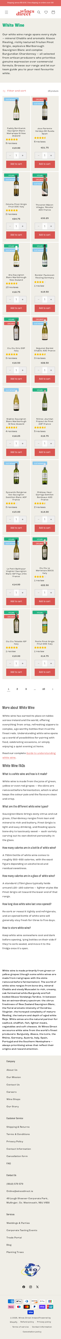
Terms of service (20, 1327)
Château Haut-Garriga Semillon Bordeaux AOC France (45, 496)
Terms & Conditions (18, 1134)
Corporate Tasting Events (22, 1230)
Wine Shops (13, 1099)
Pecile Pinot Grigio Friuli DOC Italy (44, 642)
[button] (6, 12)
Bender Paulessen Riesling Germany (44, 276)
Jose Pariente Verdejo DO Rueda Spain (44, 131)
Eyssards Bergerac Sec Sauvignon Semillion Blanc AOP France (16, 496)
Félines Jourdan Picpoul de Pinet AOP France (44, 421)
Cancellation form (17, 1156)
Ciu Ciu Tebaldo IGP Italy (16, 642)
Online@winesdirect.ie (20, 1191)
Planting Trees (15, 1252)
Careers (12, 1092)
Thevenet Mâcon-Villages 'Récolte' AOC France (45, 207)
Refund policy (27, 1322)
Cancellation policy (32, 1332)
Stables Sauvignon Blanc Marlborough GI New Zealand (16, 421)
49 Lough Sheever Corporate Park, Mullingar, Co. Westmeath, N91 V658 (28, 1200)
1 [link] (8, 689)
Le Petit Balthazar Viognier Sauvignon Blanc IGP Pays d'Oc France (16, 573)
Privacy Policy (15, 1141)
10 (43, 689)
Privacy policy (44, 1322)
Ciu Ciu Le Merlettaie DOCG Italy (45, 570)
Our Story (13, 1107)
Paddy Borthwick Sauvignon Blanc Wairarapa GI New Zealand (16, 132)
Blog (9, 1245)
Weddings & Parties (18, 1223)
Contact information (42, 1327)
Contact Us (13, 1085)
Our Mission (14, 1077)
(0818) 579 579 (15, 1184)
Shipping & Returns (18, 1127)
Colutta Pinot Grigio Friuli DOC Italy (16, 205)
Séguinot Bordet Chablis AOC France (44, 349)
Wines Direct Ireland (29, 1318)
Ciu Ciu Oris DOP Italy (16, 349)
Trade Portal (14, 1238)
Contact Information (19, 1149)
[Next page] (52, 689)
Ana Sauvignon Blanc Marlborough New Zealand (16, 277)
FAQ (9, 1163)
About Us (12, 1070)
